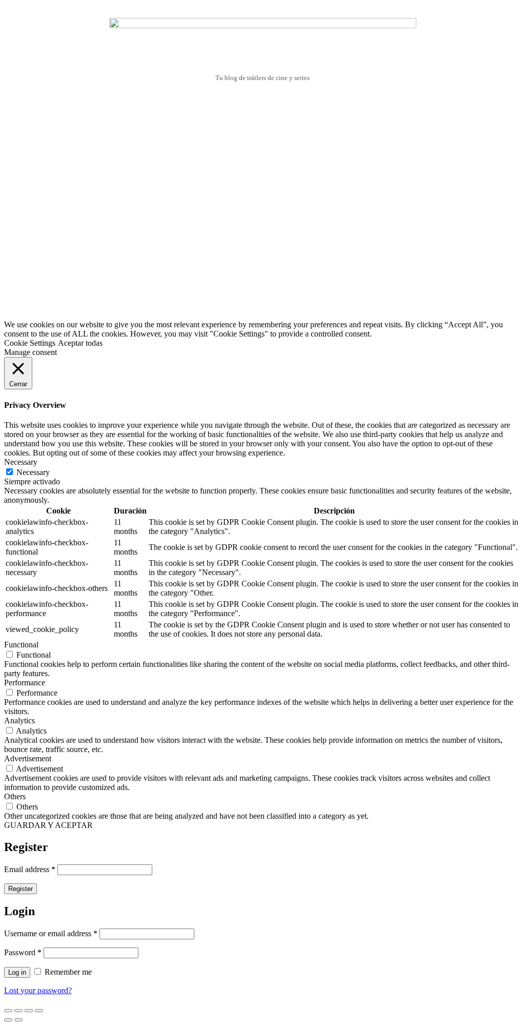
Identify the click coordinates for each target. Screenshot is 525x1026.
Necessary (33, 472)
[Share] (18, 1010)
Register (20, 889)
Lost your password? (38, 990)
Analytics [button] (19, 720)
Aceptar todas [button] (80, 343)
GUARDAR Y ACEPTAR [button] (48, 825)
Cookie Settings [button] (29, 343)
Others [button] (15, 796)
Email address (29, 869)
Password (23, 952)
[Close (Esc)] (8, 1010)
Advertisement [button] (27, 758)
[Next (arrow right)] (18, 1019)
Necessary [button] (20, 462)
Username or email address (50, 933)
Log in (17, 972)
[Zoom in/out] (39, 1010)
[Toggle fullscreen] (29, 1010)
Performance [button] (24, 682)
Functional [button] (21, 644)
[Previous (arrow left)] (8, 1019)
